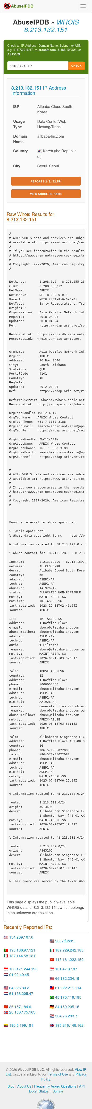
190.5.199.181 (21, 1025)
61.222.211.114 (68, 987)
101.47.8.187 (66, 969)
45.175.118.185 (68, 997)
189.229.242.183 (69, 950)
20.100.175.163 (22, 1012)
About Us (24, 1086)
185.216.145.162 (69, 1025)
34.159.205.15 (67, 1006)
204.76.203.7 (66, 1015)
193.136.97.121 (22, 950)
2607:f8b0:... (65, 940)
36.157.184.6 (20, 1006)
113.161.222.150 (69, 959)
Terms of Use (58, 1074)
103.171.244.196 (23, 969)
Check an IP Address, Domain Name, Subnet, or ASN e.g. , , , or (44, 49)
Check (76, 65)
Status (43, 1090)
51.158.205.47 (21, 993)
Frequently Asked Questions (55, 1086)
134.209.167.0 (21, 937)
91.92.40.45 (19, 974)
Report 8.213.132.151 (46, 181)
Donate (57, 1090)
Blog (11, 1086)
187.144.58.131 (22, 955)
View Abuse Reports (46, 194)
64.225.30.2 (19, 987)
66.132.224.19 (67, 978)
